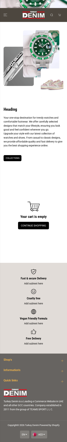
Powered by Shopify (49, 425)
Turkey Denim (32, 425)
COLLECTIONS (12, 158)
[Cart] (59, 15)
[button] (6, 15)
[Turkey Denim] (33, 15)
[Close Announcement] (59, 4)
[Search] (52, 15)
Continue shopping (33, 225)
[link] (33, 393)
